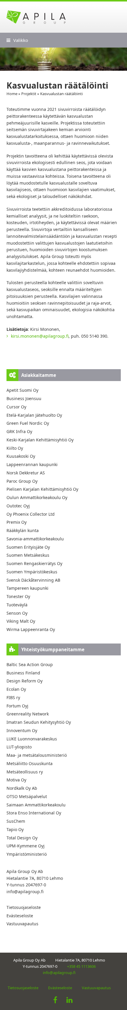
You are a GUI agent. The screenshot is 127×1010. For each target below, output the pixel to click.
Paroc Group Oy (22, 481)
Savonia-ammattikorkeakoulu (35, 539)
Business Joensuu (23, 398)
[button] (17, 40)
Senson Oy (16, 613)
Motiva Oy (16, 780)
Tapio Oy (15, 829)
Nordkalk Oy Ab (21, 788)
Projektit (28, 93)
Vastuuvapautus (22, 923)
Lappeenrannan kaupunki (32, 464)
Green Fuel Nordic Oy (27, 423)
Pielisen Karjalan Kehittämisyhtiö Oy (42, 489)
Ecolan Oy (16, 689)
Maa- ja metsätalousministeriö (36, 755)
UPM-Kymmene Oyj (25, 846)
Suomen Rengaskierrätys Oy (34, 563)
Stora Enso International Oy (33, 813)
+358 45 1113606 (81, 966)
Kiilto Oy (14, 448)
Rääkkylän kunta (22, 530)
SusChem (15, 821)
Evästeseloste (19, 915)
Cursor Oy (16, 407)
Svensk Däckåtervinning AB (33, 580)
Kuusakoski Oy (20, 456)
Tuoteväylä (16, 605)
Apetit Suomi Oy (22, 390)
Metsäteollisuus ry (24, 772)
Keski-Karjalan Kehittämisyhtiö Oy (40, 440)
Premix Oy (16, 522)
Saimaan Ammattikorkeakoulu (36, 805)
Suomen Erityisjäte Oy (28, 547)
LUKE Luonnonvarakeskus (31, 739)
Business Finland (23, 673)
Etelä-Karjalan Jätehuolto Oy (34, 415)
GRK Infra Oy (19, 431)
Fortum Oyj (17, 706)
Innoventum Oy (21, 730)
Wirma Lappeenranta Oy (30, 629)
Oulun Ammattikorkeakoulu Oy (36, 497)
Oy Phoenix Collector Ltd (30, 514)
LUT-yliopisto (19, 747)
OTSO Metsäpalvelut (26, 796)
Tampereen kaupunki (27, 588)
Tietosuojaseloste (23, 907)
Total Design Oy (22, 838)
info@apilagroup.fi (24, 891)
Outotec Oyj (18, 506)
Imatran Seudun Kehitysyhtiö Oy (38, 722)
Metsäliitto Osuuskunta (29, 763)
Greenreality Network (27, 714)
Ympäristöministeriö (26, 854)
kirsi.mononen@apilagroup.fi (40, 336)
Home (11, 93)
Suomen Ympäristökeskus (31, 572)
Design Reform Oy (24, 681)
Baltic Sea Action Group (29, 664)
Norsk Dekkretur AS (25, 473)
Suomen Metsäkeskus (27, 555)
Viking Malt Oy (20, 621)
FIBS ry (13, 697)
